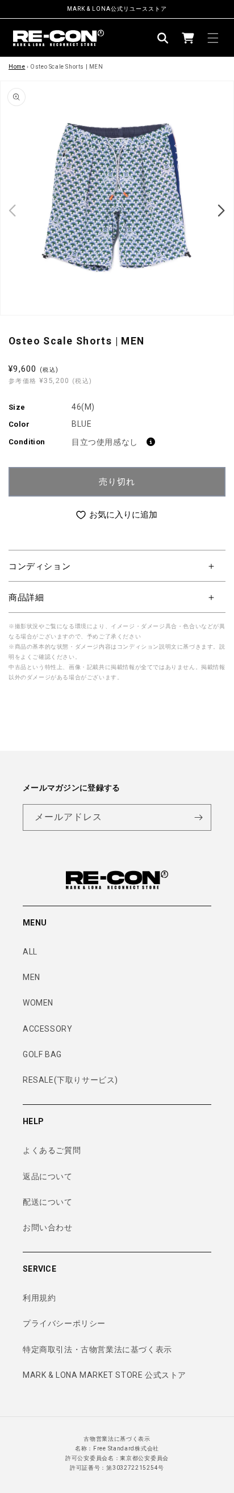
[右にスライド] (221, 210)
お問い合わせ (48, 1227)
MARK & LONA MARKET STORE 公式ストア (104, 1375)
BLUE (81, 423)
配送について (48, 1201)
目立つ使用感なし (105, 442)
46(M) (83, 406)
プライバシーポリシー (64, 1323)
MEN (31, 977)
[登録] (198, 817)
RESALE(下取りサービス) (70, 1079)
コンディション (39, 566)
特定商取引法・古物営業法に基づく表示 (97, 1349)
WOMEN (38, 1002)
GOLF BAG (42, 1054)
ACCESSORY (47, 1028)
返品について (48, 1176)
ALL (30, 951)
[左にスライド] (12, 210)
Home (17, 67)
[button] (163, 38)
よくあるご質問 (52, 1150)
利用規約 (39, 1297)
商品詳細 (26, 597)
